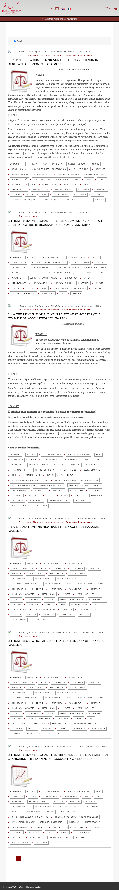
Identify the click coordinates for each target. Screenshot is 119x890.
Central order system (22, 569)
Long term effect (20, 490)
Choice (95, 164)
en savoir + (15, 164)
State (86, 200)
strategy (31, 615)
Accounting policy (51, 455)
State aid (99, 200)
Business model (76, 563)
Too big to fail (18, 620)
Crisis (86, 460)
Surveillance (66, 615)
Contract (100, 169)
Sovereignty (71, 200)
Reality (64, 496)
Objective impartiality (39, 718)
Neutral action (40, 190)
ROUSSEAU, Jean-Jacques (23, 200)
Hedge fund (37, 589)
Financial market (20, 470)
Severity (98, 610)
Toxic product (82, 501)
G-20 (69, 584)
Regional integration (44, 610)
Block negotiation (53, 563)
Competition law (80, 169)
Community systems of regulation (49, 169)
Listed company (92, 485)
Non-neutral (76, 490)
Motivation (40, 490)
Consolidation (50, 460)
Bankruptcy (17, 460)
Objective (16, 604)
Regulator (97, 195)
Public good (34, 496)
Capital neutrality (52, 164)
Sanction (83, 610)
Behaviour (32, 563)
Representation (98, 496)
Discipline (16, 574)
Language (74, 485)
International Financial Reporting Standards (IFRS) (37, 485)
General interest (68, 470)
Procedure (16, 496)
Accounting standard (79, 455)
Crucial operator (42, 174)
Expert (89, 179)
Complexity (77, 569)
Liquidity (15, 599)
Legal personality (85, 594)
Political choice (79, 604)
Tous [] (19, 41)
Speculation (17, 501)
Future (102, 179)
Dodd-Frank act (35, 574)
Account (31, 455)
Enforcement (56, 574)
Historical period (31, 475)
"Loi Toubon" (33, 599)
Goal (13, 475)
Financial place (43, 579)
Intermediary (48, 594)
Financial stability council (25, 584)
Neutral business (63, 190)
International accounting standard (29, 480)
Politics (30, 195)
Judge (33, 184)
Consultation (70, 460)
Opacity (49, 604)
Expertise (58, 465)
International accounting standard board (76, 480)
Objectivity (33, 604)
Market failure (49, 184)
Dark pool (94, 569)
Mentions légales (33, 887)
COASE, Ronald (18, 169)
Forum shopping (52, 584)
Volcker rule (38, 620)
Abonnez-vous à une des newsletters (61, 19)
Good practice (18, 589)
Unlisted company (20, 506)
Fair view (90, 465)
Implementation (68, 475)
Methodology (70, 184)
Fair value (75, 465)
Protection (99, 604)
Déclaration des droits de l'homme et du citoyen (82, 174)
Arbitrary (32, 164)
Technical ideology (59, 501)
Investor (65, 594)
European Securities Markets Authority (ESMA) (56, 179)
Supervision (48, 615)
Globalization (84, 584)
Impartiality (17, 184)
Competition (59, 569)
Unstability (41, 506)
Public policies (60, 195)
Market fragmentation (71, 599)
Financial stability (44, 470)
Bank (98, 455)
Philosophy (95, 490)
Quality (50, 496)
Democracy (17, 465)
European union (78, 574)
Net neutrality (18, 190)
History (50, 475)
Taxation (84, 615)
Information (97, 589)
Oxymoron (100, 190)
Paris (62, 604)
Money (87, 184)
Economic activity (38, 465)
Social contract (50, 200)
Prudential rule (19, 610)
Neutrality (83, 190)
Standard (16, 615)
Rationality (80, 195)
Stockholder (36, 501)
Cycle (98, 460)
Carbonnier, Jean (77, 164)
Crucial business (19, 174)
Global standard (92, 470)
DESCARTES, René (19, 179)
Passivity (15, 195)
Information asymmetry (23, 594)
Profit (44, 195)
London (50, 599)
